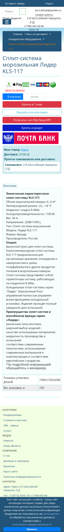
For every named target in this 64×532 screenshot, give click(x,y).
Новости (8, 440)
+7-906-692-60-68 (34, 26)
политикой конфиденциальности (31, 524)
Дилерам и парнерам (16, 461)
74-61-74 (34, 29)
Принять (32, 529)
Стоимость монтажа (15, 420)
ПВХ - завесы (11, 425)
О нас (6, 455)
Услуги (7, 430)
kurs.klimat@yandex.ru (48, 10)
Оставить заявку (14, 3)
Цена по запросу (15, 90)
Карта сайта (10, 471)
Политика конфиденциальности (22, 476)
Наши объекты (12, 445)
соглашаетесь (51, 513)
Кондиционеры (12, 415)
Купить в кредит (32, 128)
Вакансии (9, 466)
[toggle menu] (7, 21)
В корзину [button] (14, 96)
